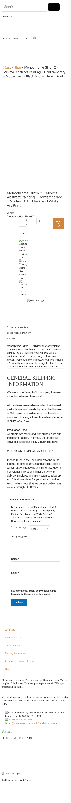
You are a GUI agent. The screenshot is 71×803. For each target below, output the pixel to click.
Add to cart (58, 223)
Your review (20, 537)
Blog (7, 669)
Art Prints (10, 629)
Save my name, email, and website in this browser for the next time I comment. (33, 592)
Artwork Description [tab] (17, 327)
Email (15, 573)
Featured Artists (13, 637)
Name (15, 559)
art (9, 16)
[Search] (54, 7)
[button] (4, 57)
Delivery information (15, 653)
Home (7, 67)
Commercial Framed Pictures (19, 661)
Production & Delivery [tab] (19, 333)
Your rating (19, 527)
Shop (17, 67)
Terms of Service (13, 645)
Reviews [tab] (11, 338)
